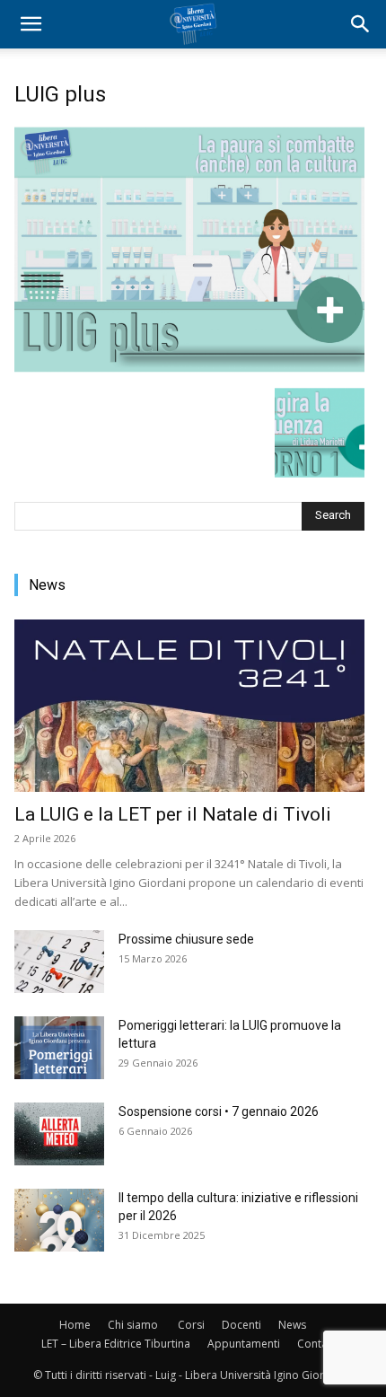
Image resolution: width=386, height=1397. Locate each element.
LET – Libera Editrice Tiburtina (115, 1343)
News (292, 1324)
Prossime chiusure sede (186, 939)
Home (75, 1324)
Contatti (317, 1343)
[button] (30, 24)
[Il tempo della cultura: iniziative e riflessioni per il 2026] (59, 1220)
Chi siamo (133, 1324)
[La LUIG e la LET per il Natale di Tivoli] (189, 706)
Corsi (191, 1324)
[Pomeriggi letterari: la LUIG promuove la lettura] (59, 1047)
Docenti (241, 1324)
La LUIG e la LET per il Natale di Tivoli (172, 814)
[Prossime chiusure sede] (59, 961)
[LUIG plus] (189, 369)
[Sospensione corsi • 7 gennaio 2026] (59, 1134)
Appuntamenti (243, 1343)
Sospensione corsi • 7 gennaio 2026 (218, 1111)
